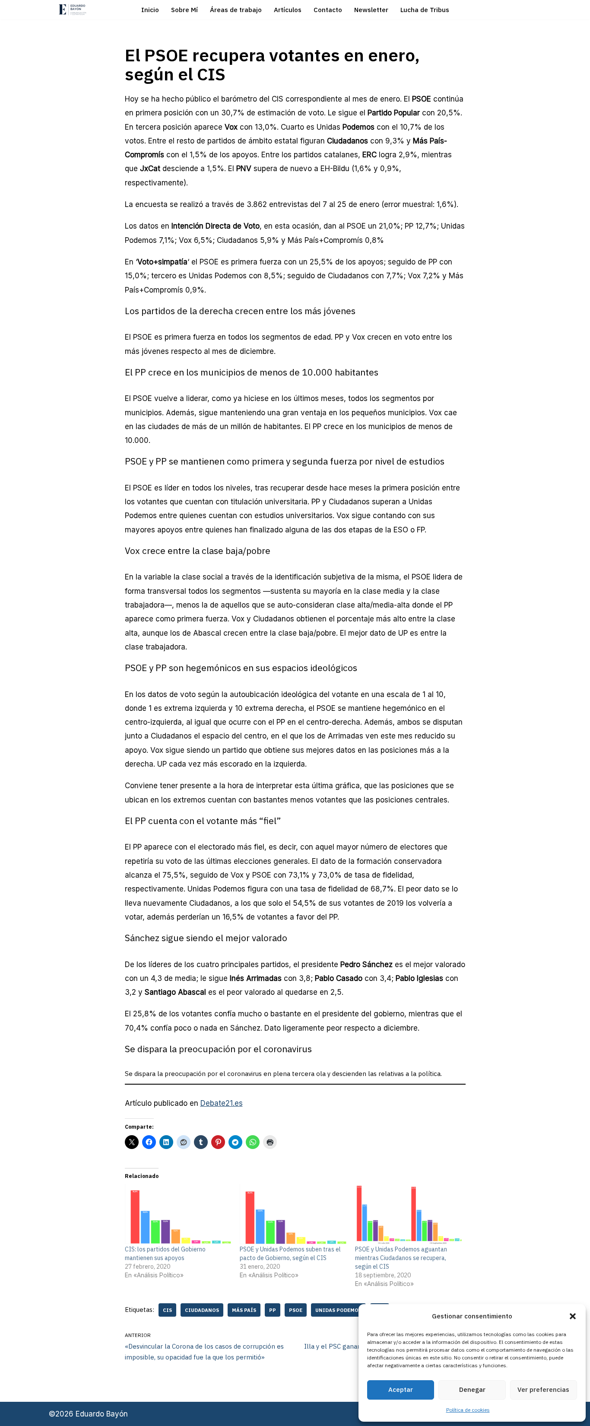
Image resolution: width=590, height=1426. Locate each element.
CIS (167, 1310)
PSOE (295, 1310)
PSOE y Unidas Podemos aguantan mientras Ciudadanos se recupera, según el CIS (401, 1257)
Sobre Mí (184, 10)
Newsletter (371, 10)
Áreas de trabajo (236, 10)
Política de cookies (468, 1410)
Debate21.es (221, 1103)
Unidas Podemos (338, 1310)
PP (272, 1310)
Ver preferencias (543, 1389)
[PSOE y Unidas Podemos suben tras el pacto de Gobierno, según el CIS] (293, 1214)
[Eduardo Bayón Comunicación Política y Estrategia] (72, 9)
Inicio (150, 10)
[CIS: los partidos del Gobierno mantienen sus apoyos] (178, 1214)
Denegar (472, 1389)
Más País (244, 1310)
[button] (572, 1316)
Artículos (287, 10)
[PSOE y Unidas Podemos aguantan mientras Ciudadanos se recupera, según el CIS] (408, 1214)
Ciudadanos (202, 1310)
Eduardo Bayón (102, 1414)
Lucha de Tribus (424, 10)
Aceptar (400, 1389)
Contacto (328, 10)
